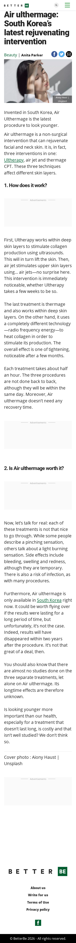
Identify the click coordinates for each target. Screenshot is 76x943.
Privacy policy (38, 910)
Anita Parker (32, 55)
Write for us (38, 895)
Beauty (10, 55)
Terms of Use (38, 902)
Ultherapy (14, 160)
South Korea (49, 600)
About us (38, 888)
